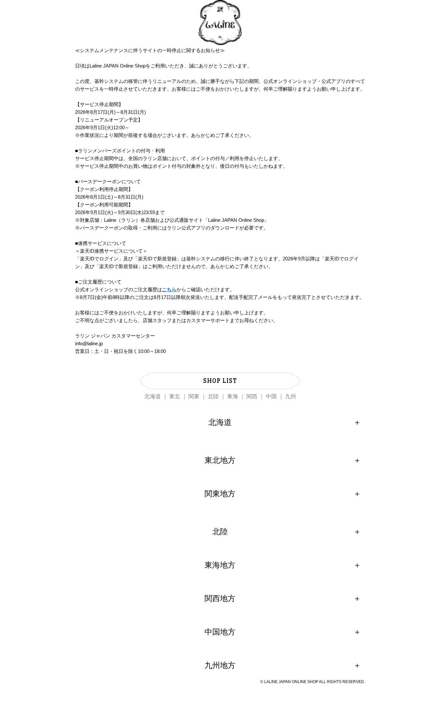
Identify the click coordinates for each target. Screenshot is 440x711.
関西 (251, 396)
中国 (271, 396)
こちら (169, 289)
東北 (174, 396)
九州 (290, 396)
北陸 (213, 396)
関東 (193, 396)
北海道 (152, 396)
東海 (232, 396)
